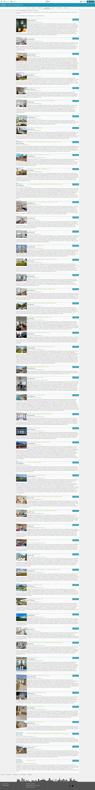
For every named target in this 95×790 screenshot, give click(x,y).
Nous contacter (5, 783)
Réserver (76, 19)
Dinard (30, 774)
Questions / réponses (30, 783)
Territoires (8, 774)
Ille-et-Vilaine (23, 774)
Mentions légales (5, 785)
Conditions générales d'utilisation (33, 785)
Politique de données (30, 787)
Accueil (2, 774)
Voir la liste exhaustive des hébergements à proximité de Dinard (30, 15)
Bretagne (15, 774)
